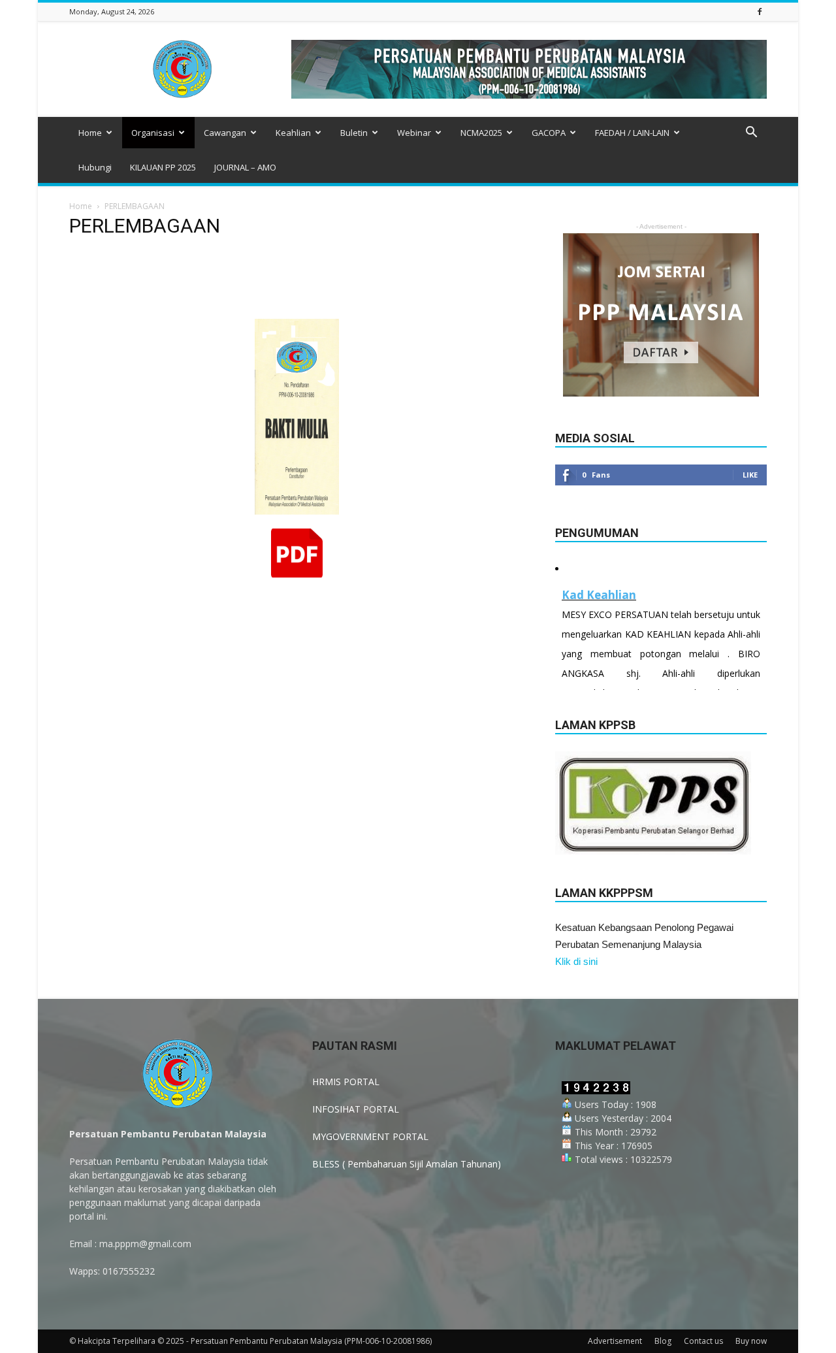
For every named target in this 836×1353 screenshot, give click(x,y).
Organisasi (152, 133)
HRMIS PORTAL (345, 1081)
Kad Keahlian (599, 594)
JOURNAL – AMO (245, 167)
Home (90, 133)
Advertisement (615, 1340)
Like (750, 475)
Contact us (703, 1340)
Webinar (414, 133)
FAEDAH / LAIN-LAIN (632, 133)
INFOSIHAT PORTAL (355, 1109)
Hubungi (95, 167)
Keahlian (293, 133)
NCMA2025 (481, 133)
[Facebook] (759, 11)
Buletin (354, 133)
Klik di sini (576, 961)
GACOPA (549, 133)
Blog (662, 1340)
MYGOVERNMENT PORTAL (370, 1136)
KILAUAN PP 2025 (163, 167)
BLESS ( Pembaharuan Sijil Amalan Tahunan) (406, 1164)
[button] (751, 133)
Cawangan (225, 133)
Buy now (751, 1340)
